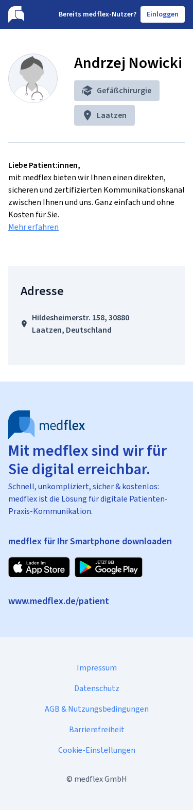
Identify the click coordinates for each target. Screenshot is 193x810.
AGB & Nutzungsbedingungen (97, 708)
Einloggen (163, 14)
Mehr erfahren (33, 226)
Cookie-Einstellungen (96, 750)
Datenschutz (96, 688)
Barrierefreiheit (97, 729)
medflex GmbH (100, 778)
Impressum (97, 667)
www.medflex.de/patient (58, 601)
